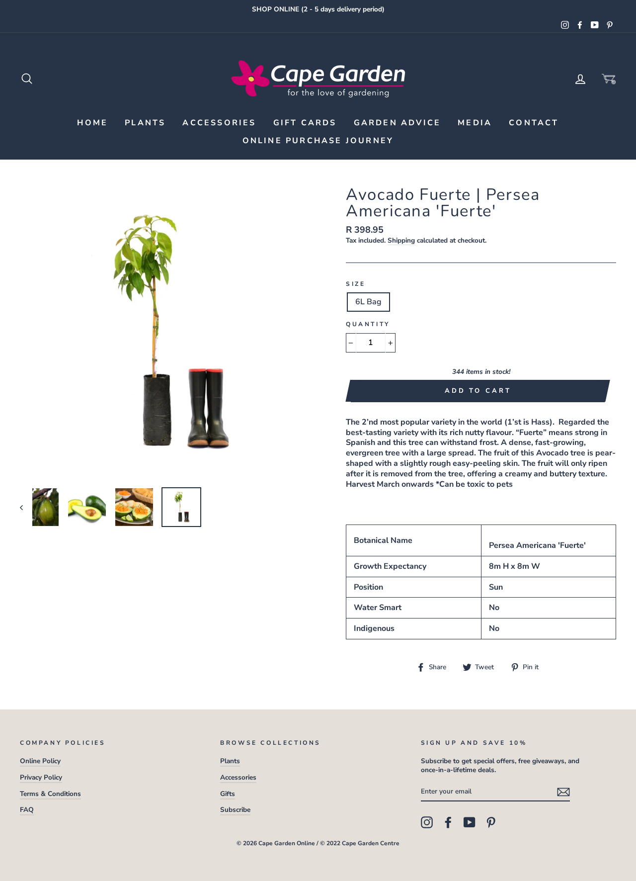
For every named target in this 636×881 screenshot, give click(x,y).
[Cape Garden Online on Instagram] (427, 822)
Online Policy (40, 761)
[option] (318, 9)
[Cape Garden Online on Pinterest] (491, 822)
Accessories (219, 122)
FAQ (27, 809)
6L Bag (368, 301)
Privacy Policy (41, 777)
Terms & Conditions (50, 793)
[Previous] (26, 507)
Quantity (368, 324)
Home (92, 122)
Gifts (227, 793)
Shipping (401, 240)
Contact (533, 122)
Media (475, 122)
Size (355, 284)
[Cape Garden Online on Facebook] (448, 822)
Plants (145, 122)
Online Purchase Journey (318, 140)
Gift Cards (305, 122)
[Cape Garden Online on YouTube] (470, 822)
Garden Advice (397, 122)
